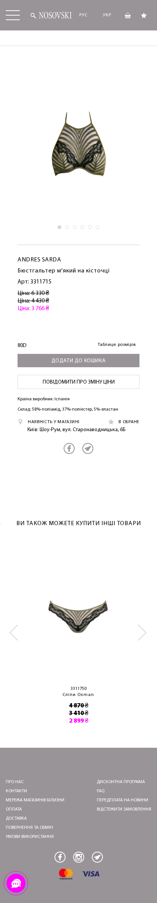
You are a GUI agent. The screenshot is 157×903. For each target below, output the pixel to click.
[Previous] (14, 632)
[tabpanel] (78, 144)
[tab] (59, 227)
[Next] (142, 632)
